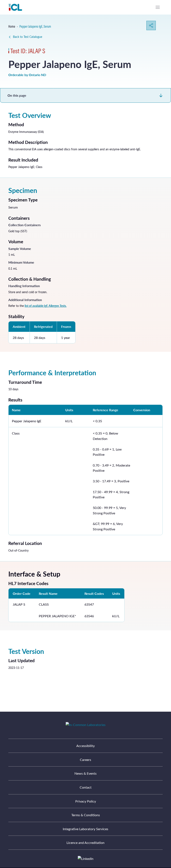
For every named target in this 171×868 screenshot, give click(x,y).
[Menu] (158, 7)
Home (11, 26)
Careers (85, 759)
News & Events (85, 773)
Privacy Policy (85, 801)
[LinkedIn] (85, 858)
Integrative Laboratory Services (85, 829)
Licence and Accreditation (85, 842)
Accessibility (85, 745)
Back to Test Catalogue (27, 37)
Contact (86, 787)
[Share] (151, 25)
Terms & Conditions (85, 815)
